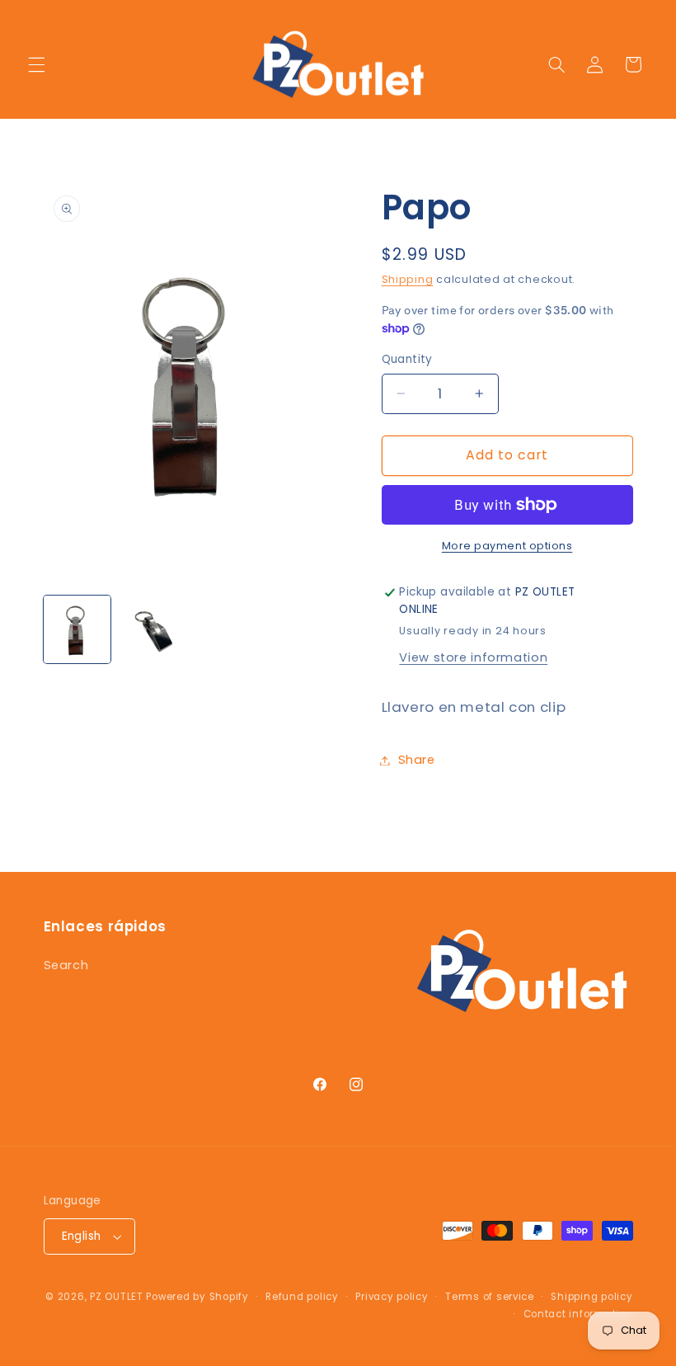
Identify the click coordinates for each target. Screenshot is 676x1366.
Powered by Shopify (197, 1296)
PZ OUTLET (116, 1296)
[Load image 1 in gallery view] (77, 629)
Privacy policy (391, 1296)
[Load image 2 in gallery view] (153, 629)
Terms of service (489, 1296)
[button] (36, 64)
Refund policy (302, 1296)
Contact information (578, 1314)
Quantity (407, 359)
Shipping (408, 279)
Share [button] (416, 759)
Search (66, 965)
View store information (473, 657)
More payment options (507, 546)
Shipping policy (591, 1296)
